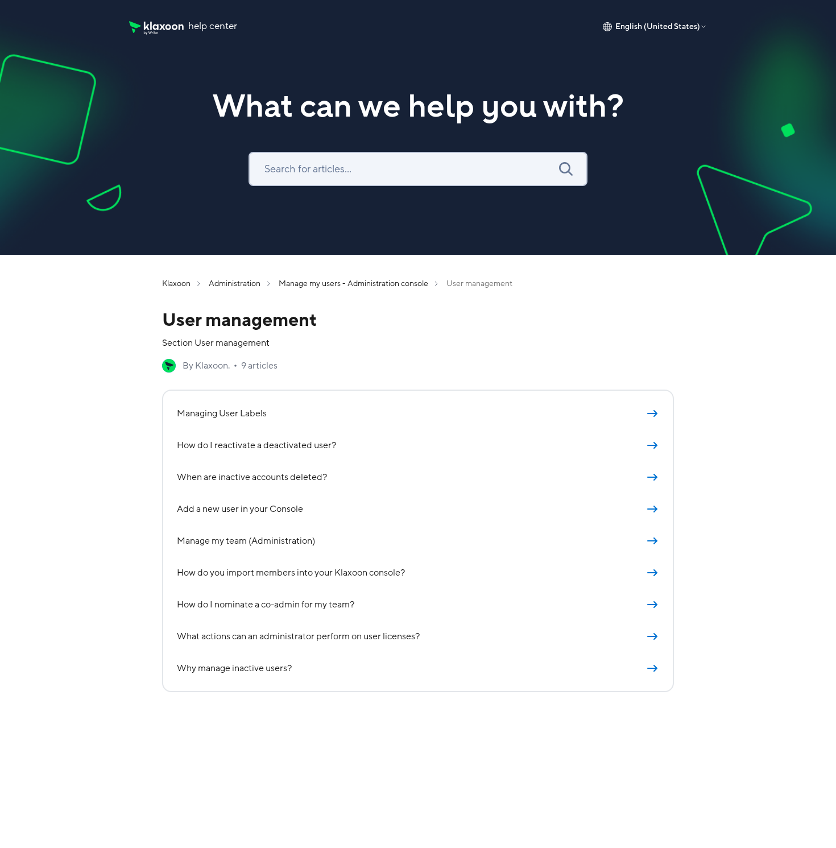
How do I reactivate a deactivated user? (256, 445)
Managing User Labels (222, 413)
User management (479, 283)
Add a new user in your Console (240, 509)
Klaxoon (176, 283)
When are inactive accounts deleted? (252, 477)
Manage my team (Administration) (246, 541)
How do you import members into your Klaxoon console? (291, 572)
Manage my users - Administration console (353, 283)
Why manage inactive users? (234, 668)
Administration (234, 283)
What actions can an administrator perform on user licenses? (298, 636)
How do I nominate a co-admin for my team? (265, 604)
